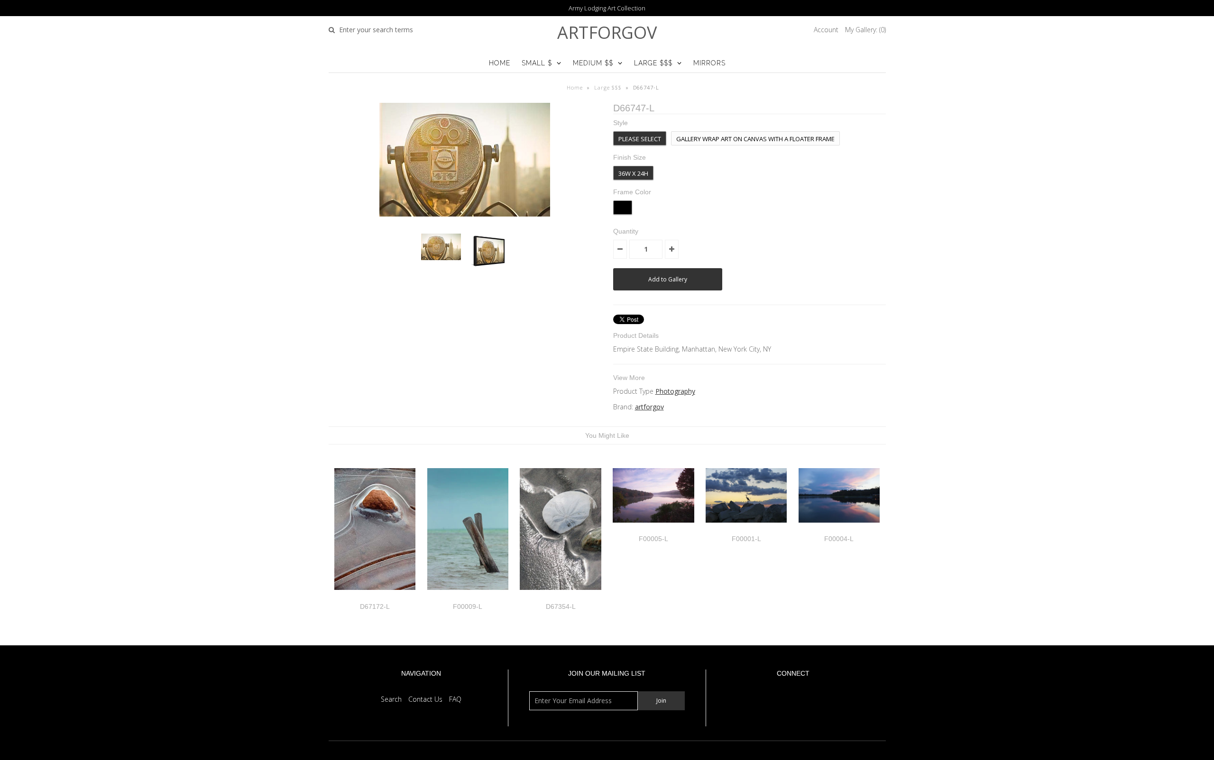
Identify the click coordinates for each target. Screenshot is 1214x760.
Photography (675, 391)
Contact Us (425, 699)
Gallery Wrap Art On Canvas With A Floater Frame (755, 139)
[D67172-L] (374, 596)
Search (391, 699)
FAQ (455, 699)
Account (826, 29)
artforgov (607, 32)
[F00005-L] (653, 529)
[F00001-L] (746, 529)
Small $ (537, 63)
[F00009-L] (467, 596)
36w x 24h (633, 173)
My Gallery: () (865, 29)
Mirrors (709, 63)
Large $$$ (653, 63)
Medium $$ (593, 63)
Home (499, 63)
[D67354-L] (560, 596)
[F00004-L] (839, 529)
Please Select (639, 139)
